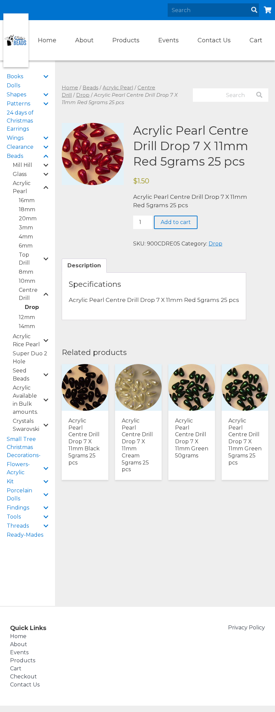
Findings (18, 507)
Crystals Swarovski (26, 425)
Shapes (16, 94)
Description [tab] (84, 265)
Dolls (13, 85)
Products (126, 40)
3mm (26, 227)
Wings (15, 138)
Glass (19, 174)
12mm (27, 317)
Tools (14, 517)
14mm (27, 326)
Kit (10, 481)
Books (15, 76)
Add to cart (176, 222)
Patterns (18, 103)
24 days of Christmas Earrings (20, 120)
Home (47, 40)
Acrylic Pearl (22, 187)
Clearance (20, 147)
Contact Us (214, 40)
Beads (15, 156)
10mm (27, 281)
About (84, 40)
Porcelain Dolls (19, 494)
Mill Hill (22, 165)
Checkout (23, 676)
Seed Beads (21, 374)
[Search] (254, 10)
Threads (18, 526)
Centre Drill (28, 294)
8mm (26, 272)
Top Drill (24, 259)
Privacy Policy (246, 627)
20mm (28, 218)
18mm (27, 209)
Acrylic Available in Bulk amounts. (25, 400)
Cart (256, 40)
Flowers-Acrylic (18, 468)
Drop (32, 307)
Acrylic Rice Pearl (26, 340)
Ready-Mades (25, 535)
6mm (26, 245)
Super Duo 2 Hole (30, 357)
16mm (27, 200)
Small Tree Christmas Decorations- (24, 447)
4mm (26, 236)
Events (168, 40)
